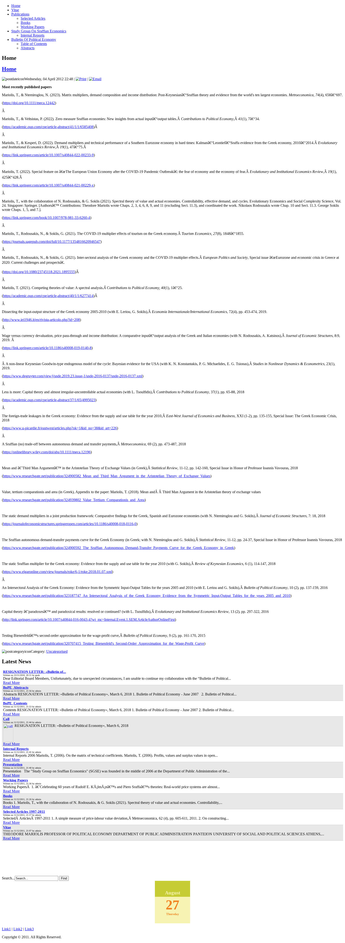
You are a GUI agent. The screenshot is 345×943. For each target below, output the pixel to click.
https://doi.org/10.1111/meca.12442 (29, 103)
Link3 (29, 929)
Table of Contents (34, 44)
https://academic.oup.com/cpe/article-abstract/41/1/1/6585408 (48, 127)
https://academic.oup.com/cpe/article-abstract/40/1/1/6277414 (48, 296)
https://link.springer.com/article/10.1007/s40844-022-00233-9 (48, 155)
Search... (8, 878)
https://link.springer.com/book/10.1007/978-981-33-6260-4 (46, 218)
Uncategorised (57, 651)
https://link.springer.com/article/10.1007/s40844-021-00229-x (48, 185)
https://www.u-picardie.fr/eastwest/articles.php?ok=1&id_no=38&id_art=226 (60, 428)
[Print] (81, 79)
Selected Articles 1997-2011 (24, 811)
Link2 (17, 929)
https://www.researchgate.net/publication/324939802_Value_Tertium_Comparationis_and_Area (74, 500)
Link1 (6, 929)
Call (6, 719)
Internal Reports (32, 35)
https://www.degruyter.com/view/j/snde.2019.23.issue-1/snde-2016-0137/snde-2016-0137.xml (72, 376)
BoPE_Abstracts (15, 687)
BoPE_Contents (15, 703)
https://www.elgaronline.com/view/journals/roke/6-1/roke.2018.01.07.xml (57, 572)
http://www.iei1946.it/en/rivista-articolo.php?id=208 (41, 320)
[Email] (95, 79)
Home (9, 69)
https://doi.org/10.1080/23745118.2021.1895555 (39, 272)
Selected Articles (33, 18)
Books (25, 23)
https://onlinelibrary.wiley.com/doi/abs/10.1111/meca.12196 (47, 452)
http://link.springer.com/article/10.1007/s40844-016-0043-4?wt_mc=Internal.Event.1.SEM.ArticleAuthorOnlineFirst (89, 620)
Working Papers (32, 27)
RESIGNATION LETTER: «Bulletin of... (34, 672)
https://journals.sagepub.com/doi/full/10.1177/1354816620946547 (51, 242)
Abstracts (27, 48)
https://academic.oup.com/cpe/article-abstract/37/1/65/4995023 (49, 400)
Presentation (12, 764)
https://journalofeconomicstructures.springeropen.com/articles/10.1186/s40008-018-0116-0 (69, 524)
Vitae (7, 827)
